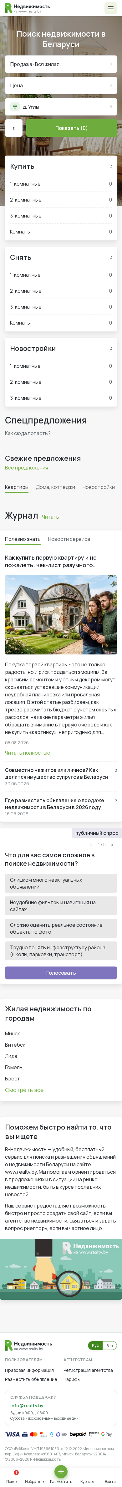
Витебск (15, 1044)
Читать (50, 516)
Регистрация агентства (88, 1370)
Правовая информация (29, 1370)
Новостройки (33, 348)
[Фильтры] (14, 128)
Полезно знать (23, 539)
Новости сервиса (69, 539)
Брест (12, 1078)
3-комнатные (61, 215)
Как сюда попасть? (28, 433)
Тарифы (72, 1379)
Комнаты (61, 231)
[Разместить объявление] (61, 1471)
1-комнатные (61, 183)
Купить (22, 166)
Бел (109, 1345)
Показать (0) (71, 128)
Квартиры (16, 487)
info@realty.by (26, 1405)
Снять (20, 257)
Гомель (14, 1067)
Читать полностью (27, 752)
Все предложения (26, 467)
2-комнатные (61, 199)
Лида (11, 1056)
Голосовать (61, 972)
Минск (12, 1033)
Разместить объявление (31, 1379)
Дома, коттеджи (55, 487)
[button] (110, 8)
